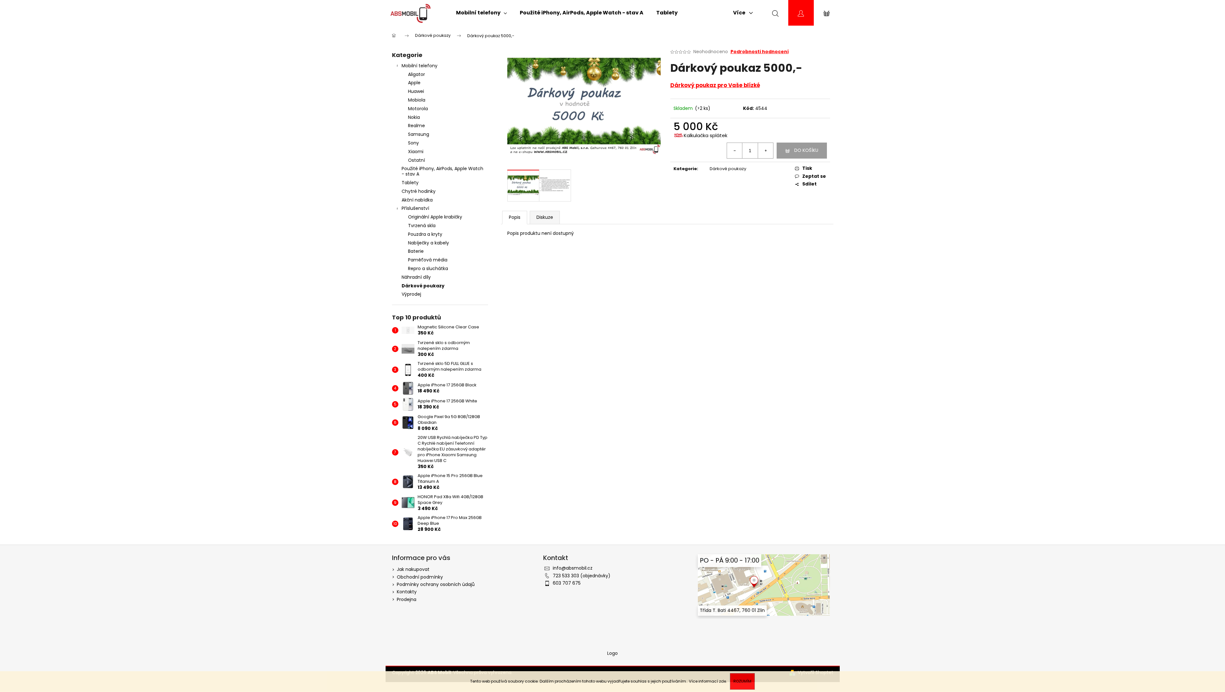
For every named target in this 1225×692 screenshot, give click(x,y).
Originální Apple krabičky (435, 217)
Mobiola (416, 100)
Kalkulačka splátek (705, 135)
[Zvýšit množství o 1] (765, 150)
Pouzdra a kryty (425, 234)
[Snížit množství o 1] (734, 150)
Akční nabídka (417, 200)
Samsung (418, 134)
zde (722, 681)
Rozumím (742, 681)
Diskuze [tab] (544, 217)
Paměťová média (427, 260)
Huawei (416, 91)
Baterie (416, 251)
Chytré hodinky (419, 191)
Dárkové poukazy (423, 286)
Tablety (410, 182)
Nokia (414, 117)
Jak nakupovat (413, 569)
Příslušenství (415, 208)
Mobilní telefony (419, 65)
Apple (414, 82)
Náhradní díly (416, 277)
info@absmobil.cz (572, 568)
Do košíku (806, 150)
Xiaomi (415, 151)
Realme (416, 125)
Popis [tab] (514, 217)
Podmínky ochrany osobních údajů (436, 584)
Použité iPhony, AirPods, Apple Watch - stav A (442, 171)
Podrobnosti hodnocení (760, 52)
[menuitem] (481, 13)
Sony (413, 143)
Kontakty (407, 592)
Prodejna (406, 599)
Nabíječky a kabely (428, 243)
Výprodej (411, 294)
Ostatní (416, 160)
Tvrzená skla (422, 225)
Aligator (416, 74)
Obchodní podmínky (420, 577)
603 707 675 (567, 583)
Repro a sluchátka (428, 268)
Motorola (418, 108)
